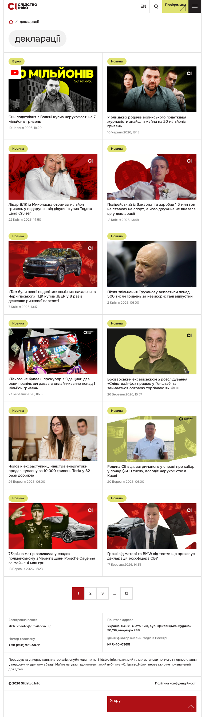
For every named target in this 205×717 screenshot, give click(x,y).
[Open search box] (155, 6)
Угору (115, 700)
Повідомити (175, 4)
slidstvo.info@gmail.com (27, 626)
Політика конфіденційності (175, 684)
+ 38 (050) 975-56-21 (25, 645)
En (143, 6)
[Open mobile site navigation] (194, 6)
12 (126, 593)
